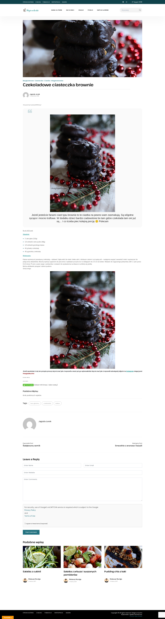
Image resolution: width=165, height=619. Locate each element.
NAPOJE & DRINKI (103, 10)
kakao (58, 403)
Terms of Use (29, 516)
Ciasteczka (39, 81)
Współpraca (56, 2)
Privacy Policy (30, 510)
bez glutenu (35, 403)
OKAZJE (81, 10)
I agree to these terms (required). (37, 524)
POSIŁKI (90, 10)
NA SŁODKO (70, 10)
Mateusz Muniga (34, 579)
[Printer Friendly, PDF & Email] (28, 385)
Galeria (64, 2)
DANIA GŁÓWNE (56, 10)
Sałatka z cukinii (32, 571)
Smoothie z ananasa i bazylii (128, 445)
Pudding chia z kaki (115, 571)
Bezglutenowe (28, 81)
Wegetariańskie (57, 81)
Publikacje (46, 2)
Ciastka (47, 81)
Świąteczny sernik (31, 445)
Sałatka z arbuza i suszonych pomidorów (80, 573)
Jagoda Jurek (35, 94)
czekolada (47, 403)
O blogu (38, 2)
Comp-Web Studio (136, 616)
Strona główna (28, 2)
